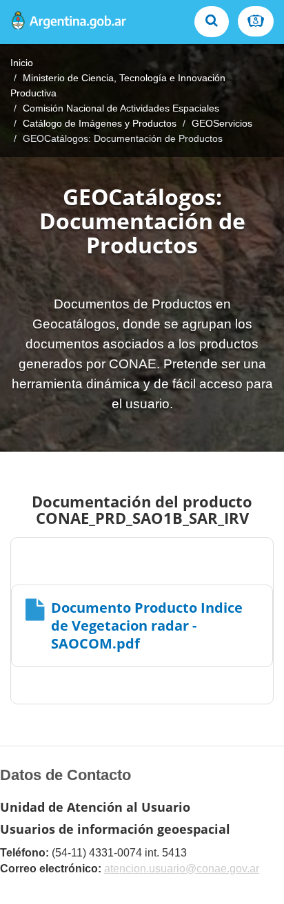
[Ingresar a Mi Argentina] (256, 21)
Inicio (21, 62)
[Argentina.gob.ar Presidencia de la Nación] (69, 22)
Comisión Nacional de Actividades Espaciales (121, 108)
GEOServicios (222, 123)
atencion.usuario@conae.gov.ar (181, 868)
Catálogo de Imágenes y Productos (99, 123)
